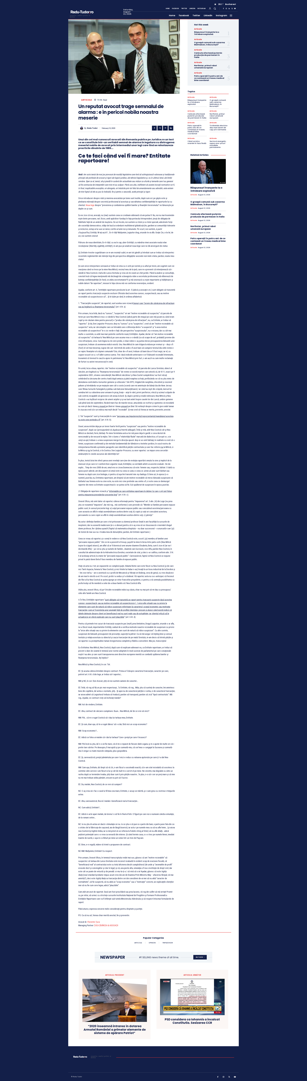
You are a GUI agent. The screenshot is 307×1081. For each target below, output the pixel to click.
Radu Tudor (92, 128)
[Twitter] (232, 8)
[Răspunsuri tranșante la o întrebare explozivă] (208, 171)
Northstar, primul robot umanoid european (205, 66)
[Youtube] (234, 8)
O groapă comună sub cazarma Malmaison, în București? (209, 43)
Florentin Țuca (93, 922)
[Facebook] (223, 8)
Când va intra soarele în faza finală (197, 142)
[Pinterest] (165, 128)
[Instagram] (226, 8)
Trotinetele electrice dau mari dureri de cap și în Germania (218, 127)
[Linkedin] (229, 8)
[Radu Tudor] (82, 128)
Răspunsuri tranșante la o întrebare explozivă (206, 33)
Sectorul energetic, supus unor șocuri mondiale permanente (218, 144)
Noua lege (90, 205)
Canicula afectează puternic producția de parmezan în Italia (208, 55)
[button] (215, 8)
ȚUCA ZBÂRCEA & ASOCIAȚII (106, 925)
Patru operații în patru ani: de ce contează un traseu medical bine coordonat (209, 78)
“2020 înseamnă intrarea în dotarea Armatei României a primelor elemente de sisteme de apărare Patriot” (115, 1030)
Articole (86, 100)
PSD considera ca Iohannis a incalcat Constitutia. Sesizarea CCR (192, 1021)
